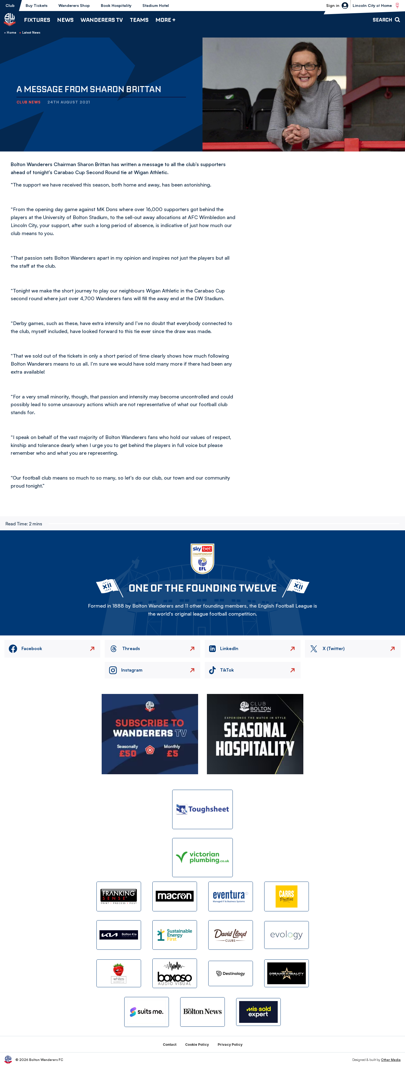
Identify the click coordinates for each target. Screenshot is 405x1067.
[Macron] (174, 896)
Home (11, 32)
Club (10, 5)
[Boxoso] (174, 973)
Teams (139, 19)
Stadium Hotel (155, 5)
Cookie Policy (197, 1044)
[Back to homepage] (9, 19)
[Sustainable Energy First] (174, 935)
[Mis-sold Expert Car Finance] (258, 1012)
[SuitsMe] (146, 1012)
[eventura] (230, 896)
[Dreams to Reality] (286, 973)
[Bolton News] (202, 1012)
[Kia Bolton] (118, 935)
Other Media (391, 1060)
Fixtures (37, 19)
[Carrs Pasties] (286, 896)
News (65, 19)
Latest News (31, 32)
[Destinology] (230, 973)
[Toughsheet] (202, 809)
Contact (169, 1044)
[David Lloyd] (230, 935)
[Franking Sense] (118, 896)
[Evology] (286, 935)
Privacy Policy (230, 1044)
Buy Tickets (36, 5)
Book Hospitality (116, 5)
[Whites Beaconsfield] (118, 973)
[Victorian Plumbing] (202, 857)
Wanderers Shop (74, 5)
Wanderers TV (101, 19)
